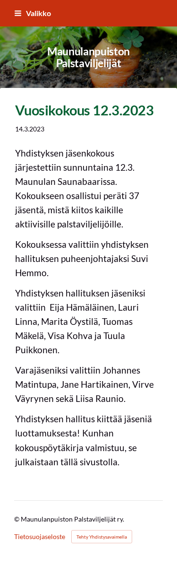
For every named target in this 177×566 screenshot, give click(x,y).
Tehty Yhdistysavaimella (101, 537)
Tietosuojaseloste (39, 536)
